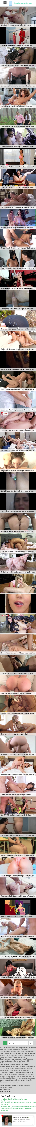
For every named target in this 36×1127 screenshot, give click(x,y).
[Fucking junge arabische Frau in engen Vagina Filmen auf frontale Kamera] (18, 300)
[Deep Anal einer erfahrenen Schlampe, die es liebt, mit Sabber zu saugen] (18, 685)
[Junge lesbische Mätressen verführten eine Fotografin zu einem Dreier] (18, 887)
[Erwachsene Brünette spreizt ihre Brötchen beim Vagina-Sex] (18, 401)
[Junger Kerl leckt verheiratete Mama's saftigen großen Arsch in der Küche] (18, 361)
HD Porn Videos (5, 1089)
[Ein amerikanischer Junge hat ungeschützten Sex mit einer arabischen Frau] (18, 260)
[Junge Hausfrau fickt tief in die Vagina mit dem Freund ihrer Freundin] (18, 462)
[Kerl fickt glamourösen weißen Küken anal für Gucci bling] (18, 1009)
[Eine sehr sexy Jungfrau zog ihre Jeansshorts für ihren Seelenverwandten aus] (18, 948)
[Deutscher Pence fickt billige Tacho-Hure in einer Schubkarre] (18, 57)
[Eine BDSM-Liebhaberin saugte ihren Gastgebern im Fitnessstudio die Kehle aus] (18, 806)
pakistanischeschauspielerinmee (21, 1103)
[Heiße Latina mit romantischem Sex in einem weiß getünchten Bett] (18, 381)
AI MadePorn (7, 1086)
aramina (7, 1103)
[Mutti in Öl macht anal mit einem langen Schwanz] (18, 786)
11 (26, 1043)
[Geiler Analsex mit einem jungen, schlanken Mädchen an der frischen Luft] (18, 928)
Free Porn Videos (5, 1091)
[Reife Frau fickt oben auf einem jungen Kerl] (18, 725)
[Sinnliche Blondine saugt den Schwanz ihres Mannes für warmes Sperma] (18, 908)
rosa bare (4, 1099)
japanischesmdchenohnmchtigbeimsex (24, 1107)
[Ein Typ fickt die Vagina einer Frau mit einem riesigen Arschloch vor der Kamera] (18, 341)
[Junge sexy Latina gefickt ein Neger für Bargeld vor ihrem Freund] (18, 847)
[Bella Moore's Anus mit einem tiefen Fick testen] (18, 17)
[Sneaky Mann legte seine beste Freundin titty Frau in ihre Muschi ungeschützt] (18, 239)
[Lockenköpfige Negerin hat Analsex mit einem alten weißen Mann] (18, 98)
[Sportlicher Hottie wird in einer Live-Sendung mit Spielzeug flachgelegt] (18, 746)
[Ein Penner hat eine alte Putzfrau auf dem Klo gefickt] (18, 37)
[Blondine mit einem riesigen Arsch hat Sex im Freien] (18, 523)
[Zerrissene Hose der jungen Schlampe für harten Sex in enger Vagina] (18, 422)
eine (9, 1107)
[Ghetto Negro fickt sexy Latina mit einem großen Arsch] (18, 563)
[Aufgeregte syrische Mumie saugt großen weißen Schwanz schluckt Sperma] (18, 280)
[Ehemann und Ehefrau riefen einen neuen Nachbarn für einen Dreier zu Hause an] (18, 77)
